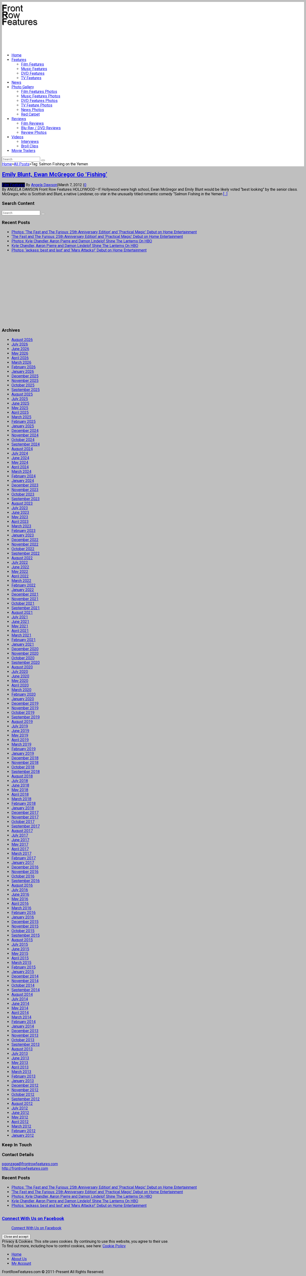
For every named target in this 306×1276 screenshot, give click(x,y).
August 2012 (22, 1103)
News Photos (32, 109)
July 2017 (19, 835)
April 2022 (20, 576)
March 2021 (21, 635)
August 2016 (22, 885)
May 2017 (19, 844)
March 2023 (21, 526)
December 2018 (24, 758)
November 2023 (24, 489)
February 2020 (23, 694)
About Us (19, 1259)
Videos (17, 137)
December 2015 (24, 921)
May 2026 (19, 353)
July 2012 (19, 1108)
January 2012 (22, 1135)
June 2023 (20, 512)
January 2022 (22, 590)
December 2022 (24, 539)
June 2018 (20, 785)
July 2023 (19, 508)
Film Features (32, 64)
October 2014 (22, 985)
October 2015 (22, 931)
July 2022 (19, 562)
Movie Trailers (23, 150)
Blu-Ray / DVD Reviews (41, 128)
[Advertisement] (89, 37)
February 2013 (23, 1076)
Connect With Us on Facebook (33, 1218)
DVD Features (32, 73)
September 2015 (25, 935)
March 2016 (21, 908)
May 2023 (19, 517)
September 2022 (25, 553)
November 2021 (24, 599)
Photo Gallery (22, 87)
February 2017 (23, 858)
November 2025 (24, 380)
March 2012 (21, 1126)
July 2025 (19, 399)
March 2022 (21, 580)
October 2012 (22, 1094)
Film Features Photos (39, 91)
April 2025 (20, 412)
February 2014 (23, 1021)
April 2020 (20, 685)
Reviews (18, 119)
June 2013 (20, 1058)
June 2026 (20, 349)
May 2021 (19, 626)
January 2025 (22, 426)
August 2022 (22, 558)
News (16, 82)
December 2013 (24, 1031)
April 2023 (20, 521)
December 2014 (24, 976)
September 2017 (25, 826)
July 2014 (19, 999)
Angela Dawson (44, 185)
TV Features (31, 78)
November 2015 (24, 926)
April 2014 (20, 1012)
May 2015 (19, 953)
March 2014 (21, 1017)
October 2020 (22, 658)
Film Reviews (32, 123)
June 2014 (20, 1003)
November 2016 (24, 871)
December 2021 (24, 594)
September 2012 (25, 1099)
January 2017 (22, 862)
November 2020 (24, 653)
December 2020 (24, 649)
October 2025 (22, 385)
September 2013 (25, 1044)
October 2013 (22, 1040)
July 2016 (19, 890)
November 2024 (24, 435)
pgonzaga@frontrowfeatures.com (30, 1164)
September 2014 (25, 990)
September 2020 (25, 662)
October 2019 (22, 712)
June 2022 (20, 567)
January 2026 (22, 371)
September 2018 (25, 771)
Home (16, 55)
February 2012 (23, 1131)
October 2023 (22, 494)
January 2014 (22, 1026)
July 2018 (19, 780)
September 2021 (25, 608)
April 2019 (20, 740)
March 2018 (21, 799)
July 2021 (19, 617)
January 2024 (22, 480)
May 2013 (19, 1062)
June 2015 (20, 949)
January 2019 (22, 753)
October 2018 (22, 767)
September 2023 (25, 499)
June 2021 (20, 621)
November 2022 (24, 544)
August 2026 (22, 339)
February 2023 (23, 530)
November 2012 (24, 1090)
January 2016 (22, 917)
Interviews (30, 141)
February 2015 (23, 967)
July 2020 (19, 671)
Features (18, 59)
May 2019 (19, 735)
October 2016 (22, 876)
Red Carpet (30, 114)
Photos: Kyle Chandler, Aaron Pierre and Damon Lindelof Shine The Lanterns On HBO (81, 241)
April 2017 (20, 849)
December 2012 (24, 1085)
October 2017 (22, 821)
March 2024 (21, 471)
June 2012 (20, 1112)
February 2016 (23, 912)
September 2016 (25, 881)
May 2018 (19, 790)
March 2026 (21, 362)
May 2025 (19, 408)
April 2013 (20, 1067)
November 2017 (24, 817)
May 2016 (19, 899)
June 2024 (20, 458)
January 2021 (22, 644)
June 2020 (20, 676)
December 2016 (24, 867)
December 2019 (24, 703)
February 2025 (23, 421)
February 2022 (23, 585)
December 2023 (24, 485)
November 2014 (24, 981)
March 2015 (21, 962)
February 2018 (23, 803)
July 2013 (19, 1053)
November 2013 (24, 1035)
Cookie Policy (114, 1246)
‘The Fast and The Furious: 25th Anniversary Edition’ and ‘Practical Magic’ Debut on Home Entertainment (97, 236)
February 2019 (23, 749)
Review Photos (34, 132)
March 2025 (21, 417)
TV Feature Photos (36, 105)
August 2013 (22, 1049)
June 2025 (20, 403)
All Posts (21, 164)
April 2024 (20, 467)
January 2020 (22, 699)
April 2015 (20, 958)
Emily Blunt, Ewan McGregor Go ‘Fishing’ (54, 174)
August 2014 (22, 994)
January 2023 (22, 535)
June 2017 (20, 840)
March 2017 (21, 853)
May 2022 (19, 571)
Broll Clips (29, 146)
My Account (21, 1263)
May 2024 (19, 462)
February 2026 (23, 367)
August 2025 (22, 394)
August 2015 (22, 940)
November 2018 (24, 762)
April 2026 (20, 358)
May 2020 (19, 680)
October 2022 (22, 549)
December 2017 (24, 812)
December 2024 (24, 430)
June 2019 (20, 730)
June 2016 (20, 894)
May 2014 (19, 1008)
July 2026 (19, 344)
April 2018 (20, 794)
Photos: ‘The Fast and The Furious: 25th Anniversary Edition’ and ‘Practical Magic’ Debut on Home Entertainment (104, 232)
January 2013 (22, 1081)
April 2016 (20, 903)
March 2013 (21, 1071)
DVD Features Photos (39, 100)
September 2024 (25, 444)
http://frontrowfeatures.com (25, 1168)
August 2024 (22, 449)
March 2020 (21, 690)
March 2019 (21, 744)
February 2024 (23, 476)
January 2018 (22, 808)
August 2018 (22, 776)
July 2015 (19, 944)
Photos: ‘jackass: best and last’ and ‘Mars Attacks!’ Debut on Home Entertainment (79, 250)
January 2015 (22, 971)
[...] (225, 194)
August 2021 (22, 612)
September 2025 (25, 389)
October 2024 (22, 439)
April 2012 (20, 1121)
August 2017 (22, 830)
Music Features (34, 69)
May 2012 (19, 1117)
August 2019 (22, 721)
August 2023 (22, 503)
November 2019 (24, 708)
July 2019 (19, 726)
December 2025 (24, 376)
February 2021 (23, 640)
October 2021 (22, 603)
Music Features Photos (40, 96)
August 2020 (22, 667)
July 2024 (19, 453)
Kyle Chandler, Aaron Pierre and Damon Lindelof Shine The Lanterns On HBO (74, 245)
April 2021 (20, 630)
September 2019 (25, 717)
